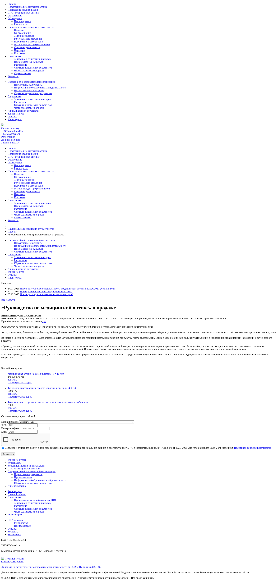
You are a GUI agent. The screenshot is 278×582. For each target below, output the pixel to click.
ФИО (4, 425)
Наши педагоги (22, 21)
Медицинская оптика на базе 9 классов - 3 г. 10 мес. (36, 373)
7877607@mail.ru (10, 134)
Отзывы (12, 116)
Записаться (8, 454)
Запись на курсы (17, 459)
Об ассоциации (22, 33)
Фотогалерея (15, 514)
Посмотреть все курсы (20, 382)
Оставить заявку (10, 128)
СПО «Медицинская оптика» (24, 468)
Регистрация (8, 136)
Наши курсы (15, 119)
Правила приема (23, 477)
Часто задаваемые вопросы (29, 70)
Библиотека (14, 534)
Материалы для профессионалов (32, 44)
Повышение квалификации (23, 9)
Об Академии (15, 520)
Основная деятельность (27, 47)
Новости (19, 30)
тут (44, 321)
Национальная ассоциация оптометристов (31, 27)
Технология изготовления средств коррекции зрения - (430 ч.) (42, 388)
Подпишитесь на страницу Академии (12, 560)
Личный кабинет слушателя (23, 110)
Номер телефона (10, 428)
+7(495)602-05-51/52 (12, 131)
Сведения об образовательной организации (32, 81)
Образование (15, 15)
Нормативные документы (28, 84)
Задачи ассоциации (24, 35)
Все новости (8, 299)
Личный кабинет (10, 139)
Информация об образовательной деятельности (40, 87)
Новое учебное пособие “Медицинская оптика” (46, 291)
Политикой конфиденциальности (252, 447)
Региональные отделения (28, 38)
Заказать (12, 379)
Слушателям (14, 56)
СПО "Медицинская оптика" (24, 12)
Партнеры (19, 50)
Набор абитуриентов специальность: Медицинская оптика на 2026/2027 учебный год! (67, 288)
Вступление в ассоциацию (28, 41)
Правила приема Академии (29, 61)
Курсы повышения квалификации (26, 465)
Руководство (21, 24)
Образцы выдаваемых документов (33, 67)
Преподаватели (22, 525)
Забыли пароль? (10, 142)
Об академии (15, 18)
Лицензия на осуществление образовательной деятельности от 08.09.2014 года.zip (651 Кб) (51, 567)
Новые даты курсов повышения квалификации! (46, 294)
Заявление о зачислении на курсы (32, 59)
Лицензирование (17, 486)
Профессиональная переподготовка (27, 6)
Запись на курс (16, 113)
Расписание (20, 64)
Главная (12, 4)
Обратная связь (22, 73)
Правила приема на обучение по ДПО (35, 500)
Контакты (19, 53)
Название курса (10, 421)
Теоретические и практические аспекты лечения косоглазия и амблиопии (48, 402)
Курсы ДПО (14, 462)
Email (4, 431)
